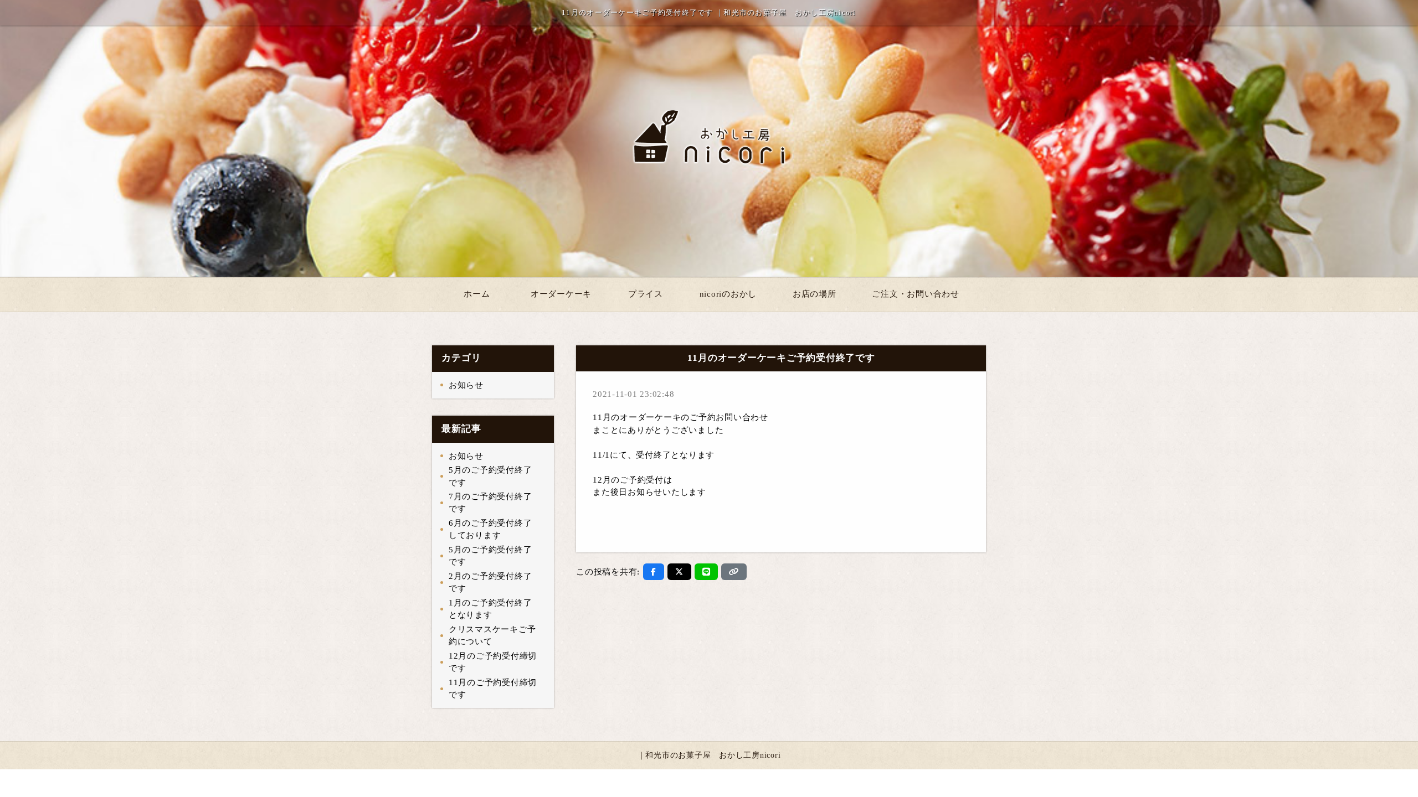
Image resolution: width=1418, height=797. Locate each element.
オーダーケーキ (561, 293)
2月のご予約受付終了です (490, 582)
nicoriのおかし (728, 293)
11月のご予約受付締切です (493, 689)
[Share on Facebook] (653, 571)
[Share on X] (679, 571)
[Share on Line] (706, 571)
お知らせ (466, 385)
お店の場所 (814, 293)
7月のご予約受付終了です (490, 503)
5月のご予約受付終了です (490, 476)
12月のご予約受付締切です (493, 662)
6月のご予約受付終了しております (490, 529)
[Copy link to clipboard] (734, 571)
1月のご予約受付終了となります (490, 609)
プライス (645, 293)
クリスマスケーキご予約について (492, 635)
